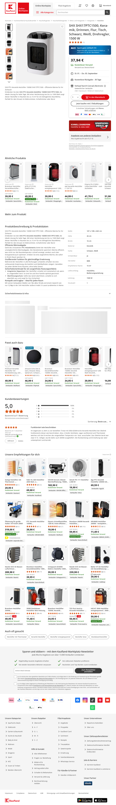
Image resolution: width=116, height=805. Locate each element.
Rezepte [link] (64, 740)
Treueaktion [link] (65, 744)
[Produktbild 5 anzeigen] (9, 59)
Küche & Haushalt (15, 736)
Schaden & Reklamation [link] (43, 772)
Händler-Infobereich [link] (68, 775)
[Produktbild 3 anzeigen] (9, 43)
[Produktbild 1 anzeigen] (9, 27)
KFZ (9, 761)
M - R (36, 736)
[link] (64, 5)
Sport (10, 757)
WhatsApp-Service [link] (67, 761)
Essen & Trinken (14, 766)
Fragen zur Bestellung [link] (42, 758)
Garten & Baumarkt (15, 731)
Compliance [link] (20, 793)
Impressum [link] (9, 793)
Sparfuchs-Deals (14, 723)
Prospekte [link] (64, 727)
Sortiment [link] (64, 736)
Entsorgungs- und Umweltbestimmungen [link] (61, 793)
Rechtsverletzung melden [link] (40, 782)
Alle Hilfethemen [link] (40, 754)
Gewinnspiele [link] (66, 749)
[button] (55, 405)
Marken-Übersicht (15, 770)
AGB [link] (41, 793)
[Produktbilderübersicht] (9, 53)
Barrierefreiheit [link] (84, 793)
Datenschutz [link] (32, 793)
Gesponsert (8, 184)
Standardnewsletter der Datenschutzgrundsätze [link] (39, 678)
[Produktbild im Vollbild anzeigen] (40, 53)
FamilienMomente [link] (67, 757)
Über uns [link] (90, 727)
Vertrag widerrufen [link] (41, 768)
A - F (35, 727)
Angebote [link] (64, 723)
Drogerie (11, 753)
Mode (10, 749)
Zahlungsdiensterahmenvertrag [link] (99, 741)
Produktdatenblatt (14, 538)
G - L (36, 731)
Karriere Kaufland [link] (93, 765)
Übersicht (38, 723)
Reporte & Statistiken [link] (95, 723)
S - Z (35, 740)
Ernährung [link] (65, 753)
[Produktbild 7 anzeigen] (9, 76)
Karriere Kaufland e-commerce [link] (98, 769)
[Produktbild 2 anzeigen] (9, 35)
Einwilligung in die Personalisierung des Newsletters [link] (48, 685)
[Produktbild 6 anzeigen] (9, 68)
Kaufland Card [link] (66, 731)
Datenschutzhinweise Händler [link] (98, 745)
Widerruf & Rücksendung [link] (39, 763)
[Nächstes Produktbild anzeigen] (9, 81)
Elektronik (11, 727)
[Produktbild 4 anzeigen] (9, 51)
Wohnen (11, 744)
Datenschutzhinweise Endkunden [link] (95, 750)
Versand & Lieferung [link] (42, 777)
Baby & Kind (12, 740)
